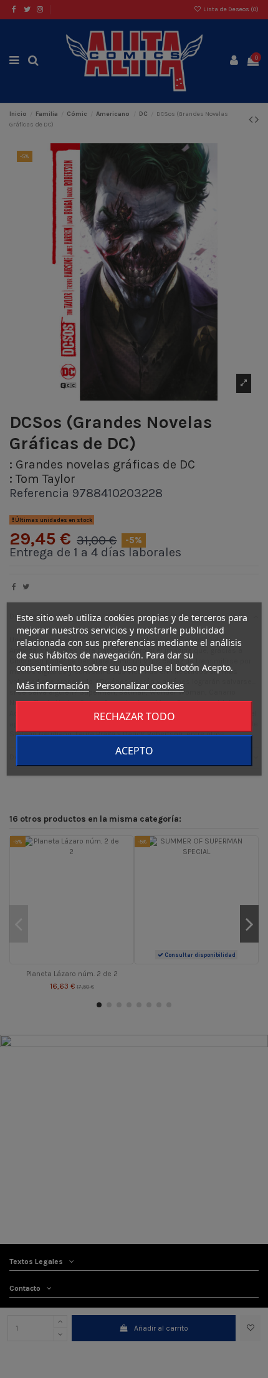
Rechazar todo (134, 716)
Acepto (134, 751)
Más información (52, 685)
